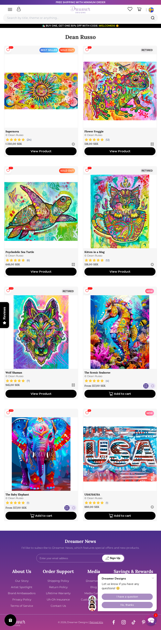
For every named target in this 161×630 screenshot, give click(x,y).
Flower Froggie (93, 131)
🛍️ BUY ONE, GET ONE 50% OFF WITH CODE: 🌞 (80, 25)
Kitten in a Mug (94, 252)
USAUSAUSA (92, 494)
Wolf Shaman (13, 372)
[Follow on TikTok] (133, 622)
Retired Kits (96, 622)
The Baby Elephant (17, 494)
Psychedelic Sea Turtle (19, 252)
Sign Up (115, 558)
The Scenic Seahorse (97, 372)
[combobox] (80, 18)
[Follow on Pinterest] (143, 622)
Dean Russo (15, 135)
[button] (151, 620)
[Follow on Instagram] (123, 622)
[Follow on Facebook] (113, 622)
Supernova (12, 131)
